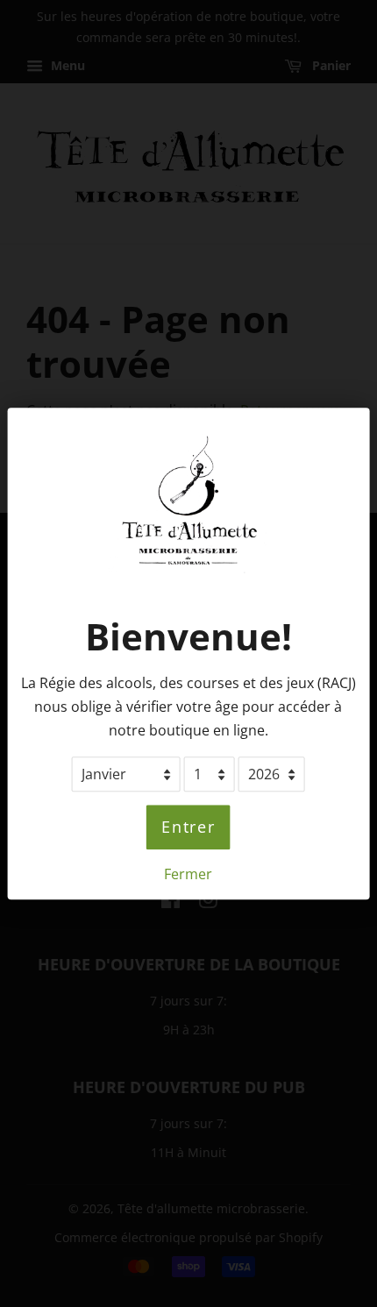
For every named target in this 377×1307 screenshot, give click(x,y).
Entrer (188, 827)
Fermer (188, 874)
